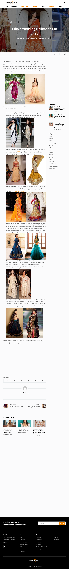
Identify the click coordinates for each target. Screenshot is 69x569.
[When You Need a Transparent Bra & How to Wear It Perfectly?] (9, 423)
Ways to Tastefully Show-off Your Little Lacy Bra (59, 116)
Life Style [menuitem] (34, 6)
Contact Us (55, 537)
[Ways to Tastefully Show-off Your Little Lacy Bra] (24, 423)
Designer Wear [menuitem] (52, 6)
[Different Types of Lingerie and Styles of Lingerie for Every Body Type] (39, 423)
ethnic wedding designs (18, 191)
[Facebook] (7, 381)
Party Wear (51, 161)
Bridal (50, 140)
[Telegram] (60, 54)
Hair (50, 147)
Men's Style (51, 156)
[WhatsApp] (64, 54)
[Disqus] (24, 460)
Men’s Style (39, 539)
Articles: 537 (24, 395)
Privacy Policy (56, 539)
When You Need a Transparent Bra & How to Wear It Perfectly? (9, 430)
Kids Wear (51, 152)
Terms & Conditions (57, 541)
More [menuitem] (60, 6)
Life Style (42, 22)
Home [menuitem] (7, 6)
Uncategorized (52, 163)
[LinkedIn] (28, 381)
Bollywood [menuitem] (14, 6)
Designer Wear (36, 22)
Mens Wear (51, 157)
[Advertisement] (24, 359)
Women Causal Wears (54, 164)
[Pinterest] (21, 381)
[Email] (42, 381)
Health (50, 149)
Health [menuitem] (43, 6)
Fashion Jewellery (53, 143)
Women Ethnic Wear (48, 22)
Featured (51, 145)
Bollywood (51, 138)
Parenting (51, 159)
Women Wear (56, 22)
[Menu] (4, 2)
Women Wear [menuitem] (24, 6)
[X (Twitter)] (14, 381)
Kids (50, 150)
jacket (19, 151)
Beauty (50, 136)
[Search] (65, 2)
